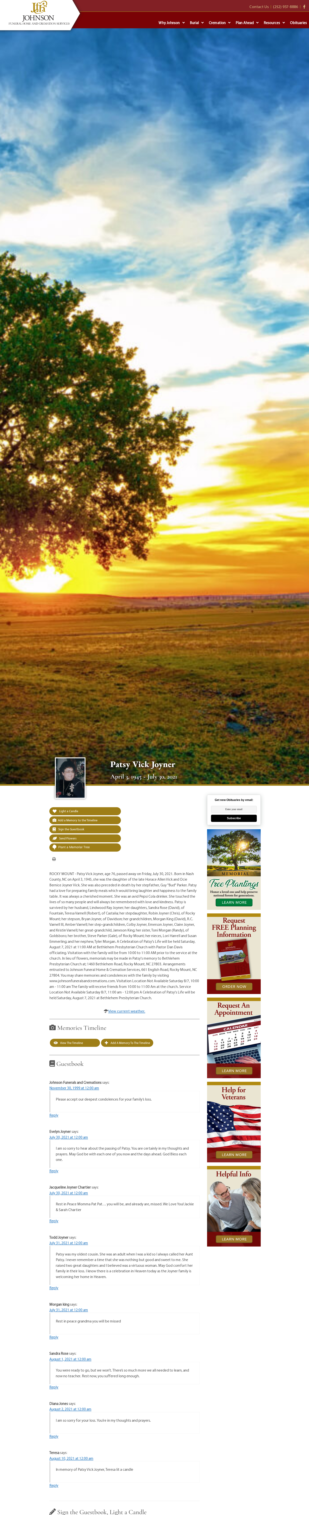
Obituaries (298, 22)
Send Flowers (67, 838)
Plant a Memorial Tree (74, 847)
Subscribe (234, 818)
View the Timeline (71, 1043)
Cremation (217, 22)
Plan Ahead (245, 22)
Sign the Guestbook (71, 829)
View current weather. (126, 1011)
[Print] (54, 859)
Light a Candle (68, 811)
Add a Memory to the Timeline (77, 820)
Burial (194, 22)
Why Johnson (169, 22)
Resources (272, 22)
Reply (53, 1115)
